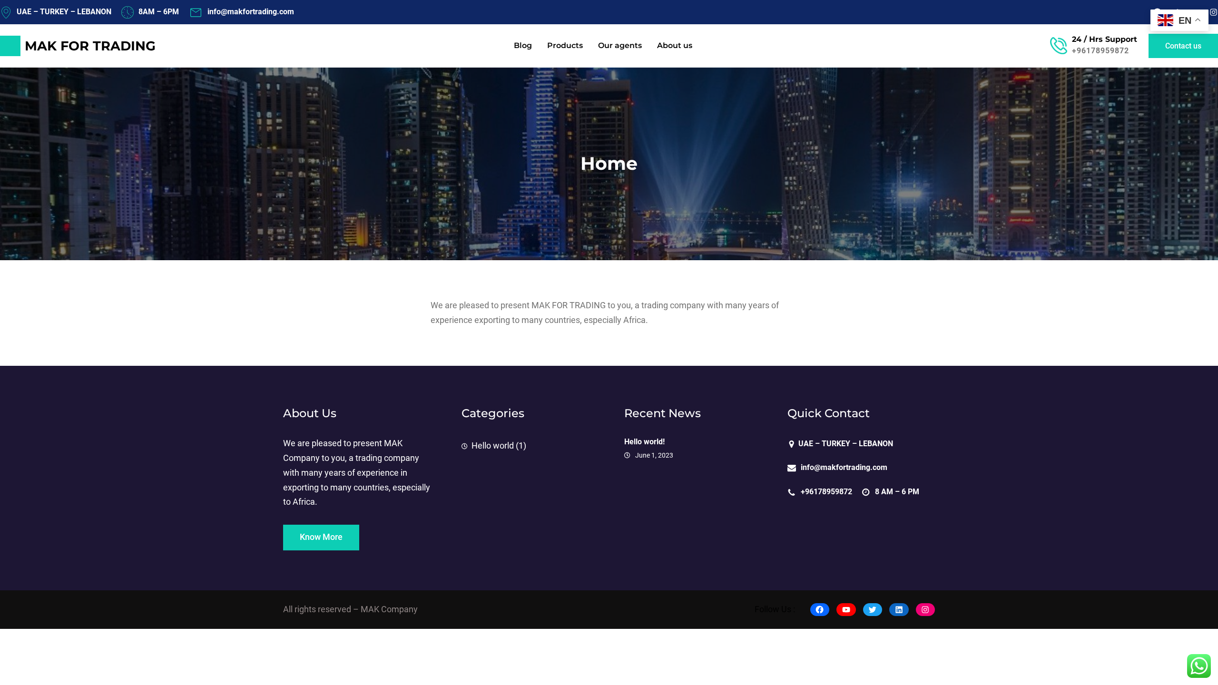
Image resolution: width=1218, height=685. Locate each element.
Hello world (492, 445)
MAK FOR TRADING (90, 46)
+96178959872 (1100, 50)
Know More (321, 537)
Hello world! (644, 441)
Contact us (1183, 45)
